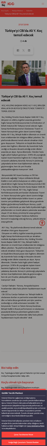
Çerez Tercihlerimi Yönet (23, 435)
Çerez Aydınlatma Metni (35, 426)
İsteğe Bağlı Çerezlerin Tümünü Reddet (23, 442)
